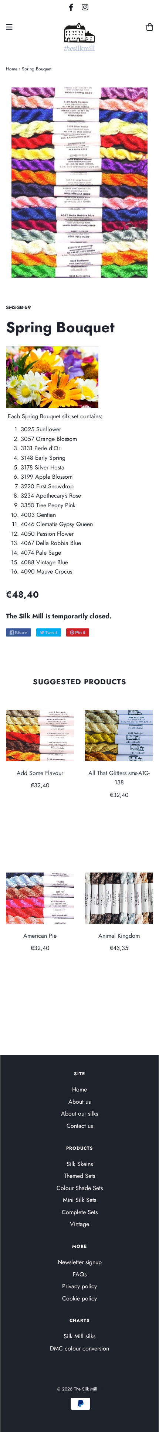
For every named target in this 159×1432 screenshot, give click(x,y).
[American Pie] (40, 898)
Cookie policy (79, 1298)
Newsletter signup (80, 1262)
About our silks (79, 1113)
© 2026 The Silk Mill (77, 1389)
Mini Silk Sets (79, 1200)
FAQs (80, 1274)
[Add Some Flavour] (40, 735)
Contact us (80, 1126)
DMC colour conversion (79, 1348)
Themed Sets (79, 1176)
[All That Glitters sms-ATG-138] (119, 735)
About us (79, 1101)
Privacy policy (79, 1286)
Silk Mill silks (79, 1336)
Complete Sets (80, 1212)
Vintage (79, 1224)
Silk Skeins (80, 1164)
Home (11, 69)
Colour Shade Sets (80, 1188)
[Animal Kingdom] (119, 898)
